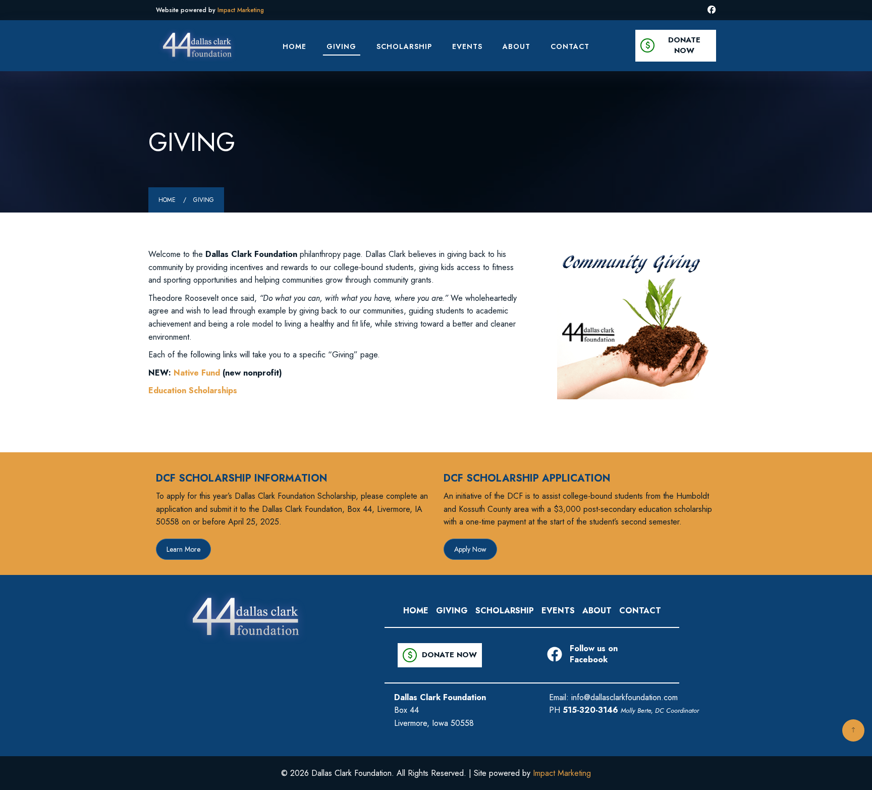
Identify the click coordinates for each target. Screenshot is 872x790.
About (516, 46)
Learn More (183, 549)
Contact (570, 46)
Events (467, 46)
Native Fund (197, 373)
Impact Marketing (240, 10)
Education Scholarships (192, 390)
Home (294, 46)
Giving (341, 46)
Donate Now (671, 45)
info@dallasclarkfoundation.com (624, 697)
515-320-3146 (590, 710)
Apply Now (470, 549)
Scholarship (404, 46)
